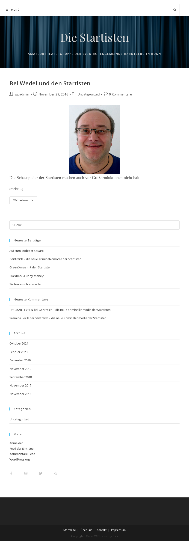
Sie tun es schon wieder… (26, 284)
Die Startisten (94, 37)
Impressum (118, 530)
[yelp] (58, 473)
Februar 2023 (18, 352)
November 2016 (20, 394)
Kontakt (101, 530)
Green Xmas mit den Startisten (30, 267)
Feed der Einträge (21, 448)
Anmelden (16, 443)
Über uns (86, 530)
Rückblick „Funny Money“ (26, 276)
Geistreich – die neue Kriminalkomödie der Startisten (45, 259)
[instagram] (31, 473)
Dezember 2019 (20, 360)
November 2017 (20, 385)
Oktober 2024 (18, 343)
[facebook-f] (16, 473)
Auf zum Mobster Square (26, 251)
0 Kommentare (120, 94)
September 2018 (20, 377)
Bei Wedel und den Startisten (50, 83)
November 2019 (20, 369)
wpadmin (22, 94)
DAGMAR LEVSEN (21, 310)
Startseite (69, 530)
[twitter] (46, 473)
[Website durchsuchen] (174, 10)
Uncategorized (88, 94)
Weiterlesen (21, 200)
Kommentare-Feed (22, 454)
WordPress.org (19, 459)
